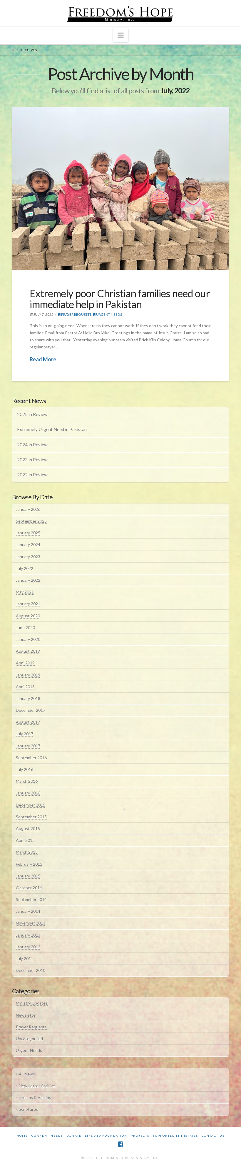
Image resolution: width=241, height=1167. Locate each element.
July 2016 (24, 769)
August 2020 (28, 615)
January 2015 (28, 875)
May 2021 (25, 591)
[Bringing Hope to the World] (120, 13)
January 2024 (28, 544)
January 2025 (28, 532)
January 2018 (28, 698)
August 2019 (28, 651)
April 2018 (25, 686)
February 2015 (29, 864)
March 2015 (27, 852)
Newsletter (26, 1015)
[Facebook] (120, 1144)
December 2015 (30, 804)
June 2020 (25, 627)
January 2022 (28, 580)
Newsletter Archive (37, 1085)
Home (22, 1135)
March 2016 (27, 781)
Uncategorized (29, 1038)
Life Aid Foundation (106, 1135)
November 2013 (30, 922)
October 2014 (29, 887)
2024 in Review (32, 444)
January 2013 (28, 934)
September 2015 (31, 816)
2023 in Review (32, 459)
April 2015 (25, 840)
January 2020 (28, 639)
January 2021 (28, 603)
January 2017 (28, 745)
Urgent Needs (109, 314)
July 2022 (24, 568)
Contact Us (213, 1135)
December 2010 (30, 970)
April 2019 (25, 662)
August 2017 (28, 721)
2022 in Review (32, 474)
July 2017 (24, 733)
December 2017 (30, 710)
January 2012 (28, 946)
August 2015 (28, 828)
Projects (140, 1135)
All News (27, 1073)
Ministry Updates (32, 1002)
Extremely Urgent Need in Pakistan (52, 429)
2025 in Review (32, 414)
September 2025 (31, 520)
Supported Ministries (175, 1135)
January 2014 (28, 911)
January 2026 (28, 509)
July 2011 (24, 958)
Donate (73, 1135)
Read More (43, 359)
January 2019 (28, 674)
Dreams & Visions (35, 1097)
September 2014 (31, 899)
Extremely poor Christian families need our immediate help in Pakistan (120, 298)
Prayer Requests (76, 314)
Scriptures (28, 1109)
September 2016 (31, 757)
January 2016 (28, 792)
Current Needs (47, 1135)
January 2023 (28, 556)
